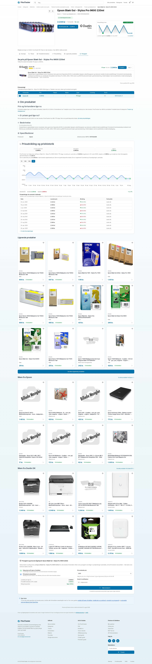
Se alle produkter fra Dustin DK (125, 468)
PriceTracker (24, 661)
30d (25, 161)
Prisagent (84, 53)
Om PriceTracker (82, 624)
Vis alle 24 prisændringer (27, 231)
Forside (19, 7)
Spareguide (81, 635)
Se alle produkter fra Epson (125, 377)
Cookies (132, 661)
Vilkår (126, 661)
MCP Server (111, 630)
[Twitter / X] (113, 640)
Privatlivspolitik (118, 661)
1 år (33, 161)
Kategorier (119, 2)
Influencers (111, 626)
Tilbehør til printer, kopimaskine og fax (60, 7)
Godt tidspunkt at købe (65, 17)
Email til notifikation (82, 579)
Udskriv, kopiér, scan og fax (42, 7)
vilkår (87, 612)
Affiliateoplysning (82, 633)
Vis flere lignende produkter (76, 371)
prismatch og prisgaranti (113, 600)
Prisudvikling (57, 53)
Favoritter (50, 635)
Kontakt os (80, 628)
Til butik (121, 67)
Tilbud (32, 53)
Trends (125, 2)
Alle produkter (111, 2)
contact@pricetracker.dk (24, 636)
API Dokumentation (113, 633)
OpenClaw (110, 628)
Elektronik (32, 7)
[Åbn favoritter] (132, 2)
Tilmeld (122, 652)
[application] (76, 176)
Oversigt (23, 53)
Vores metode (81, 630)
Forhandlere (51, 630)
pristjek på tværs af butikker (85, 600)
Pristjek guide (81, 637)
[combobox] (68, 2)
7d (21, 161)
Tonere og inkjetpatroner (90, 7)
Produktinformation (44, 53)
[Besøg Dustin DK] (85, 26)
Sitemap (110, 661)
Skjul (129, 67)
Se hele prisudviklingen (84, 118)
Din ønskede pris (82, 570)
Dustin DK (25, 95)
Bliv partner (111, 624)
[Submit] (35, 2)
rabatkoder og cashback (99, 600)
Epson (59, 14)
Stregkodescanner (53, 637)
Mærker (50, 633)
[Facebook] (109, 640)
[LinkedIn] (117, 640)
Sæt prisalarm (106, 588)
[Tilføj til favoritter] (49, 11)
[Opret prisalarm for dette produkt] (52, 11)
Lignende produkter (71, 53)
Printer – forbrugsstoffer (76, 7)
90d (29, 161)
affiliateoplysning (80, 612)
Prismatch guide (82, 639)
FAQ (79, 626)
